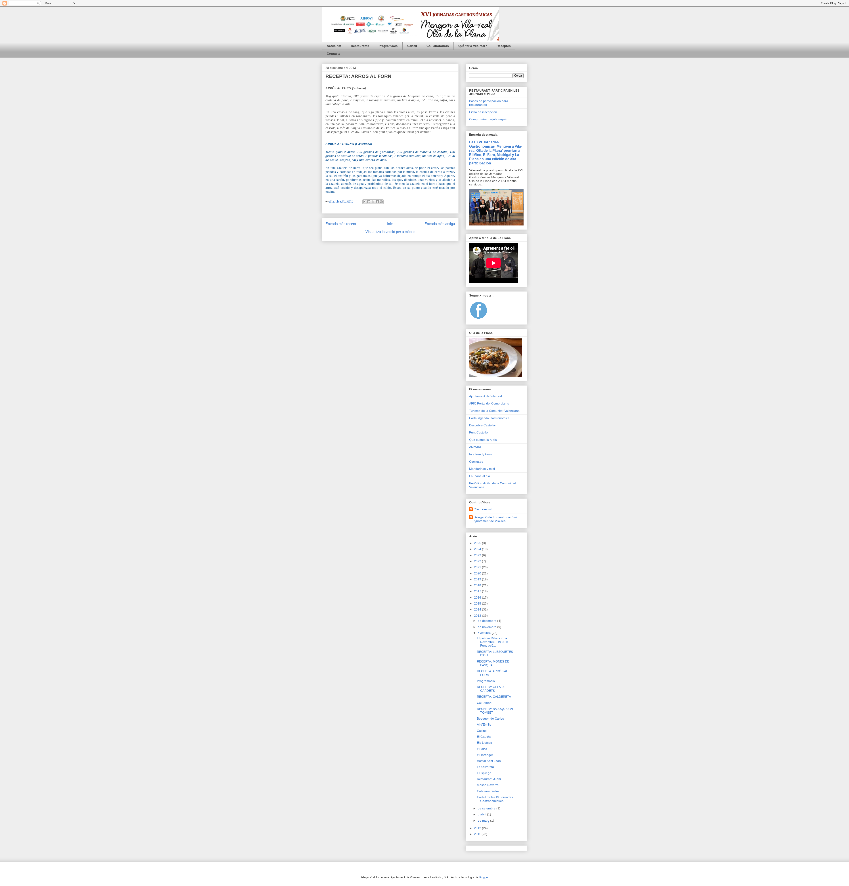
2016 (478, 597)
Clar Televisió (483, 509)
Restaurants (360, 46)
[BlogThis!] (369, 201)
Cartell (412, 46)
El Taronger (485, 755)
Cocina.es (476, 461)
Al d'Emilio (484, 724)
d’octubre (485, 633)
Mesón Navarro (488, 785)
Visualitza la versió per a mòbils (390, 232)
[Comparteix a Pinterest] (381, 201)
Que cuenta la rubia (483, 439)
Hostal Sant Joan (489, 761)
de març (484, 820)
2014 (478, 609)
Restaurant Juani (489, 779)
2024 (478, 549)
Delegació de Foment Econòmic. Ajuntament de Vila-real (496, 519)
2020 (478, 573)
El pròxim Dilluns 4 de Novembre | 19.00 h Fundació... (492, 641)
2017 (478, 591)
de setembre (487, 808)
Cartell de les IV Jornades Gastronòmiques (495, 799)
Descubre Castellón (483, 425)
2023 (478, 555)
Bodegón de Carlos (490, 718)
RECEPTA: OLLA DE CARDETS (491, 688)
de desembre (487, 620)
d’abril (482, 814)
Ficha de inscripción (483, 112)
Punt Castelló (478, 432)
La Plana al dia (479, 476)
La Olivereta (485, 767)
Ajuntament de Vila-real (485, 396)
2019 (478, 579)
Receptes (504, 46)
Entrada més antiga (439, 224)
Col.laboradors (437, 46)
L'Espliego (484, 773)
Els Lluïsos (484, 742)
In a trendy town (480, 454)
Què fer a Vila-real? (472, 46)
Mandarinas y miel (482, 468)
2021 (478, 567)
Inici (390, 224)
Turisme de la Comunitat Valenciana (494, 410)
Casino (482, 730)
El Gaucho (484, 736)
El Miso (482, 749)
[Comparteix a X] (373, 201)
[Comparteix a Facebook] (377, 201)
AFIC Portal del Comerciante (489, 403)
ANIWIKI (475, 447)
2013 (478, 615)
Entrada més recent (340, 224)
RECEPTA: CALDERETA (494, 696)
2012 (478, 828)
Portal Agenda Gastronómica (489, 418)
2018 (478, 585)
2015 (478, 603)
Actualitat (334, 46)
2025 (478, 543)
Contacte (333, 53)
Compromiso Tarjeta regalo (488, 119)
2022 (478, 561)
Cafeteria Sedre (488, 791)
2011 (478, 834)
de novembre (487, 627)
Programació (388, 46)
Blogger (483, 877)
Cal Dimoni (484, 703)
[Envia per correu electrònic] (364, 201)
